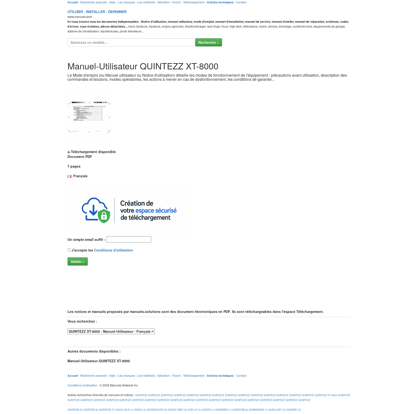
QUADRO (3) (293, 409)
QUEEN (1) (208, 409)
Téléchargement (193, 2)
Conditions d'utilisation (113, 250)
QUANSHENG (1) (258, 409)
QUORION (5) (75, 409)
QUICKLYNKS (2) (177, 409)
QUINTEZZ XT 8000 (326, 395)
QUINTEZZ (140, 395)
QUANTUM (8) (240, 409)
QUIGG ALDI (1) (124, 409)
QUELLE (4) (194, 409)
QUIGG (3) (140, 409)
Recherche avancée (93, 2)
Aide (112, 2)
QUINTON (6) (90, 409)
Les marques (126, 2)
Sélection (163, 2)
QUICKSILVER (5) (157, 409)
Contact (241, 2)
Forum (176, 2)
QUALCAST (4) (277, 409)
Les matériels (146, 2)
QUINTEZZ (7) (107, 409)
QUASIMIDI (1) (223, 409)
